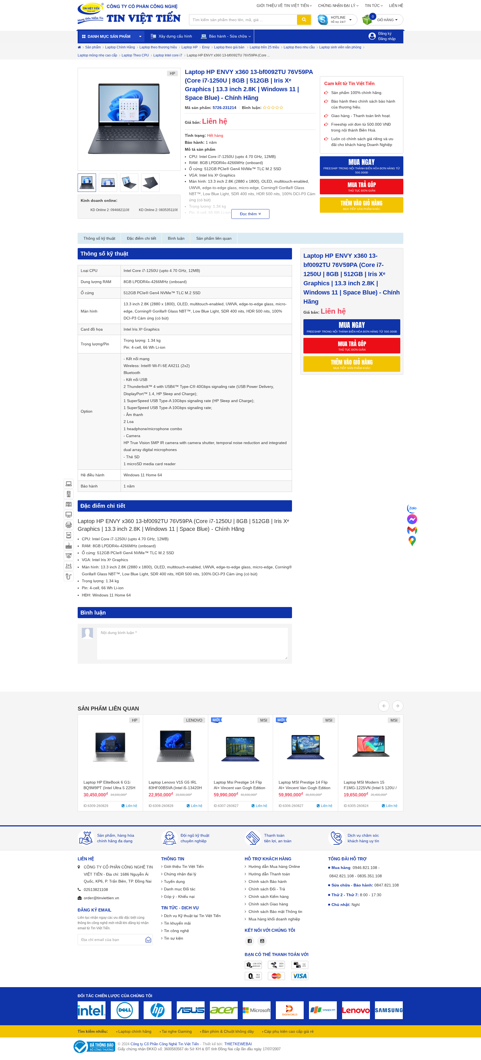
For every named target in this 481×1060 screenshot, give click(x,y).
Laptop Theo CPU (135, 55)
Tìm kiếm (304, 20)
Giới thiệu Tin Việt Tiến (184, 866)
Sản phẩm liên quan (214, 238)
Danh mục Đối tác (179, 889)
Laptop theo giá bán (229, 47)
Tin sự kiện (173, 938)
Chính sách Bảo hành (267, 881)
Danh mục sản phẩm (109, 36)
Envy (206, 47)
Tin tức (372, 6)
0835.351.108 (369, 876)
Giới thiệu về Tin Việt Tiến (283, 6)
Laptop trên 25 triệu (264, 47)
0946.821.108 (365, 867)
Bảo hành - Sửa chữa (227, 36)
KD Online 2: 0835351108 (157, 210)
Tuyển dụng (174, 881)
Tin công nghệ (176, 930)
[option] (129, 119)
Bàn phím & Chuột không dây (227, 1031)
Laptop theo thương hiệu (158, 47)
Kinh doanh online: (99, 200)
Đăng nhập (387, 39)
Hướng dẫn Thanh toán (268, 874)
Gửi (148, 940)
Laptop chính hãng (134, 1031)
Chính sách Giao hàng (267, 904)
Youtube (262, 941)
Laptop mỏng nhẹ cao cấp (97, 55)
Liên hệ (396, 6)
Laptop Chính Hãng (120, 47)
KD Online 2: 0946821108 (108, 210)
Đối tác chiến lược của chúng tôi (115, 996)
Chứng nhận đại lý (336, 6)
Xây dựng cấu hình (175, 36)
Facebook (249, 941)
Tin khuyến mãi (177, 923)
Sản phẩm (93, 47)
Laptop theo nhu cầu (299, 47)
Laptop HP (189, 47)
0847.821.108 (386, 885)
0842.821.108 (341, 876)
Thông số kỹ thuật (99, 238)
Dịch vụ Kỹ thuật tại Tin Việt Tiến (192, 915)
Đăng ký (385, 33)
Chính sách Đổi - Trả (266, 889)
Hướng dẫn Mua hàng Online (273, 866)
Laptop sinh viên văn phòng (340, 47)
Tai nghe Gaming (176, 1031)
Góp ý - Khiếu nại (179, 896)
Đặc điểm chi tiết (141, 238)
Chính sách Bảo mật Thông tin (274, 911)
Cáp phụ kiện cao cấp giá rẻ (288, 1031)
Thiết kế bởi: (227, 1044)
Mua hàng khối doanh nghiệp (273, 919)
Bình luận (176, 238)
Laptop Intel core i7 (167, 55)
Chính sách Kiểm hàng (268, 896)
